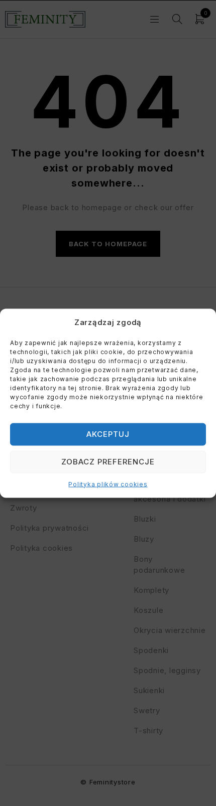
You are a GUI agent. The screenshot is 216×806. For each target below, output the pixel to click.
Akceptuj (108, 434)
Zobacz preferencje (108, 461)
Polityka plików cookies (107, 484)
